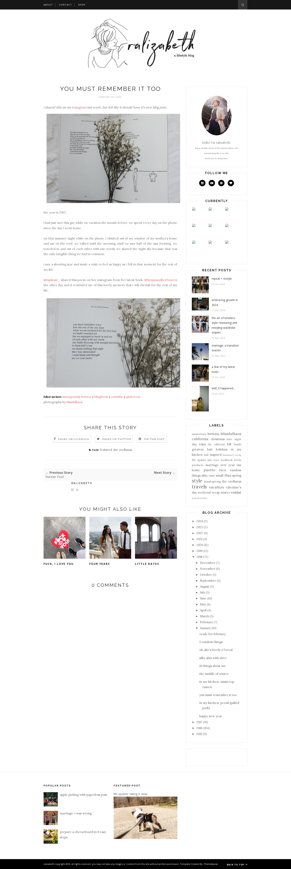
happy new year (210, 716)
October (206, 574)
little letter (213, 460)
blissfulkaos (231, 433)
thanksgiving (212, 481)
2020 (199, 545)
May (203, 604)
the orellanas (122, 450)
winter (225, 492)
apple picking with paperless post (83, 795)
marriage (212, 465)
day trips (199, 444)
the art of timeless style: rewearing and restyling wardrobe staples (224, 325)
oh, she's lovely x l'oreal (216, 650)
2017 (199, 722)
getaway (198, 449)
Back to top (236, 864)
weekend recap (209, 492)
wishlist (236, 492)
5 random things (211, 642)
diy (210, 444)
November (207, 569)
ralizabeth (81, 483)
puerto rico (215, 470)
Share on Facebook (73, 439)
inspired (216, 455)
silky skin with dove (213, 658)
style (197, 481)
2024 (199, 521)
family (237, 444)
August (204, 586)
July (202, 592)
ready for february (212, 634)
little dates (147, 564)
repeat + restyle (222, 278)
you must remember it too (218, 695)
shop (82, 4)
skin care (208, 475)
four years (99, 564)
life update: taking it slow (130, 794)
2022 (199, 533)
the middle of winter (214, 674)
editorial (219, 444)
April (203, 610)
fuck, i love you (59, 564)
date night (234, 439)
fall (229, 444)
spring (236, 475)
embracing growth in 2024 (225, 302)
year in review (199, 498)
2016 (199, 728)
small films (223, 475)
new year (227, 465)
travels (199, 487)
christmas (218, 439)
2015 (199, 734)
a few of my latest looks (223, 369)
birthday (214, 434)
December (207, 563)
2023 (199, 527)
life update (199, 460)
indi (206, 455)
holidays (221, 449)
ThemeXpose (211, 863)
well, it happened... (223, 388)
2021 (199, 539)
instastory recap (232, 454)
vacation (216, 487)
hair (210, 449)
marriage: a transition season (225, 348)
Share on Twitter (116, 439)
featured (106, 450)
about (48, 4)
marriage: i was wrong (76, 813)
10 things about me (212, 666)
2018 (199, 557)
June (203, 598)
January (205, 628)
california (200, 439)
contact (65, 4)
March (204, 616)
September (208, 580)
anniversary (199, 434)
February (206, 622)
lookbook (227, 460)
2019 (199, 551)
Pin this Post (154, 439)
